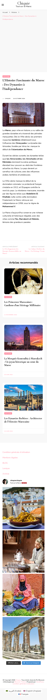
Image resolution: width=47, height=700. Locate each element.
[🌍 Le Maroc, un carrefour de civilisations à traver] (23, 638)
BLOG (5, 463)
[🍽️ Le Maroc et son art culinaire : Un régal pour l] (23, 508)
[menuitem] (13, 691)
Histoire (6, 76)
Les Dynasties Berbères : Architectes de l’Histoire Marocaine (23, 420)
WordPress (40, 682)
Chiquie (23, 3)
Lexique (6, 468)
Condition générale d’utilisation (16, 452)
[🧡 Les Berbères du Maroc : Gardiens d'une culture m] (23, 551)
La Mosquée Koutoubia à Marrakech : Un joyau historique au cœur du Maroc (23, 362)
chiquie (7, 98)
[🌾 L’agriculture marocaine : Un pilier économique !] (23, 595)
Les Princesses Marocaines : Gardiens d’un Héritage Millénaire (22, 303)
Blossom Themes (20, 682)
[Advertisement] (23, 47)
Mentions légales (10, 457)
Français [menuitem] (24, 694)
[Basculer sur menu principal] (3, 5)
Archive (6, 473)
